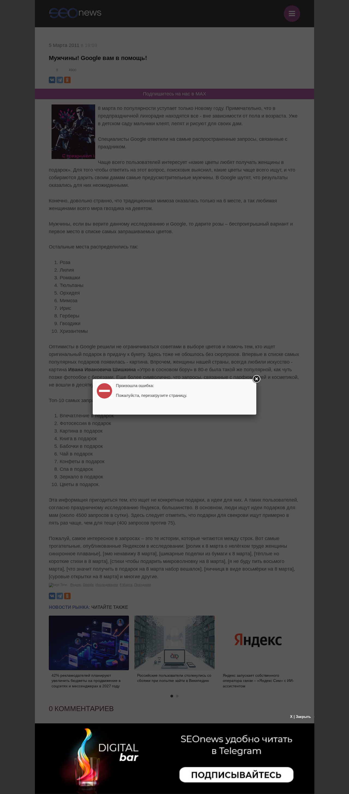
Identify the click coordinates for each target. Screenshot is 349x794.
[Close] (256, 379)
